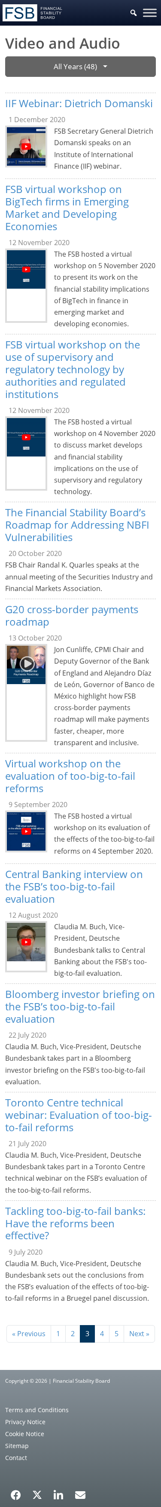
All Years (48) (75, 66)
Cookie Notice (24, 1434)
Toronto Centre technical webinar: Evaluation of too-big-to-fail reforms (78, 1114)
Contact (16, 1458)
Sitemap (17, 1446)
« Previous (29, 1333)
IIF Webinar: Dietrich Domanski (79, 103)
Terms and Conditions (37, 1410)
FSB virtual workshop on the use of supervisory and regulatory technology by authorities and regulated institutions (72, 369)
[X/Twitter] (37, 1494)
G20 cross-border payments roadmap (71, 615)
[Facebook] (16, 1492)
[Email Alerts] (80, 1494)
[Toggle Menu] (150, 13)
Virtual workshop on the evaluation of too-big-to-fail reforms (70, 775)
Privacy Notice (25, 1422)
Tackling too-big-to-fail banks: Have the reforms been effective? (75, 1223)
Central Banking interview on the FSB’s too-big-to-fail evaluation (74, 886)
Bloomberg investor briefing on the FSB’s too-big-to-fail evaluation (80, 1006)
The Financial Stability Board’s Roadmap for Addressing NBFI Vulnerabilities (77, 524)
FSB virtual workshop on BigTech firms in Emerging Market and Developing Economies (67, 207)
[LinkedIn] (59, 1492)
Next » (139, 1333)
